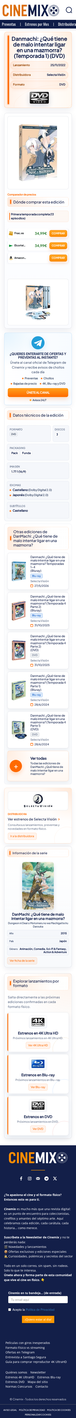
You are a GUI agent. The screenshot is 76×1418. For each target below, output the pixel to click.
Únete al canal (38, 392)
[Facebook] (21, 1179)
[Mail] (38, 1179)
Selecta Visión (56, 74)
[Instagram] (29, 1179)
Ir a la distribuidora (22, 836)
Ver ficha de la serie (22, 961)
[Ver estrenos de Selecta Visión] (38, 800)
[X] (55, 1179)
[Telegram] (46, 1179)
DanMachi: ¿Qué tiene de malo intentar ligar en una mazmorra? (38, 916)
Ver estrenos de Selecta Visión (32, 819)
